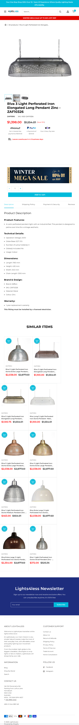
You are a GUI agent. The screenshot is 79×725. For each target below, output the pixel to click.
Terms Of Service (49, 648)
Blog (6, 668)
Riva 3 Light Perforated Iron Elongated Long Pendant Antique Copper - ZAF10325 (45, 370)
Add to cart (40, 195)
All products (13, 25)
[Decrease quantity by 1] (9, 188)
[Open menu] (5, 11)
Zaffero (11, 116)
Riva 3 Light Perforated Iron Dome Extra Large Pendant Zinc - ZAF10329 (17, 370)
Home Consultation (50, 655)
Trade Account (48, 651)
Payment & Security (51, 204)
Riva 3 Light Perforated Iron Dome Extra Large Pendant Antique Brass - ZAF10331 (41, 464)
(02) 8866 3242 (11, 700)
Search (6, 674)
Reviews (71, 204)
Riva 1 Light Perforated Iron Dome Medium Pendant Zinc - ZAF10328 (13, 511)
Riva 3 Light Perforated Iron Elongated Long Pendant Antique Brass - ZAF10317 (12, 417)
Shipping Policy (28, 204)
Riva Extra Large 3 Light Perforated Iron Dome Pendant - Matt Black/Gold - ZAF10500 (14, 558)
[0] (74, 11)
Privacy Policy (48, 645)
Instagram (49, 671)
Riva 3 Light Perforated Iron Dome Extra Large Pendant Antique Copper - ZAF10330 (12, 464)
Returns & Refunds (49, 638)
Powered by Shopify (11, 724)
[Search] (60, 11)
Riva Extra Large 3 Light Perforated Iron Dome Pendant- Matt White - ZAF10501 (39, 511)
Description (9, 204)
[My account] (68, 12)
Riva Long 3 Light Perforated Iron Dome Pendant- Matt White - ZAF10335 (41, 417)
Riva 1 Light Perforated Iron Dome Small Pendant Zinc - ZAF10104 (41, 558)
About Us (46, 635)
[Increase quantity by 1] (20, 188)
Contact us (47, 632)
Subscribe (61, 605)
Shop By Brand (9, 671)
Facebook (49, 667)
